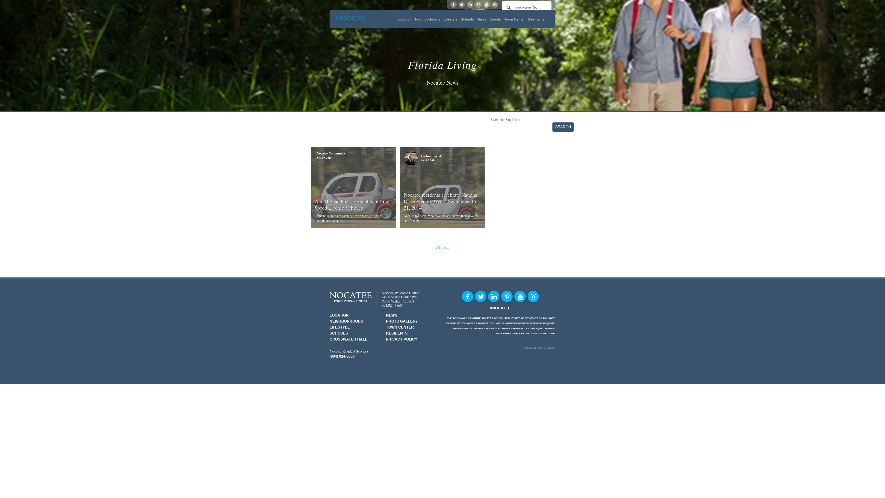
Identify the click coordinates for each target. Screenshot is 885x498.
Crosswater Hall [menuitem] (348, 339)
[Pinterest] (478, 4)
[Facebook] (453, 4)
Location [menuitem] (405, 19)
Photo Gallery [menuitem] (402, 321)
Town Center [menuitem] (514, 19)
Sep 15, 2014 (428, 160)
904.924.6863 (392, 305)
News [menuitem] (481, 19)
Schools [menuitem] (467, 19)
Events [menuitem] (495, 19)
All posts (442, 247)
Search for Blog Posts (505, 120)
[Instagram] (495, 4)
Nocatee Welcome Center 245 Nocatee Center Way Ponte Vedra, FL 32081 (400, 296)
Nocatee (351, 297)
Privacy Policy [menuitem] (401, 339)
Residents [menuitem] (536, 19)
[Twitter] (462, 4)
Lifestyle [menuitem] (450, 19)
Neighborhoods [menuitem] (427, 19)
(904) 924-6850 (342, 356)
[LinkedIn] (470, 4)
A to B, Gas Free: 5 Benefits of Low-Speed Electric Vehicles (352, 204)
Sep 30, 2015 (324, 158)
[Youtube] (487, 4)
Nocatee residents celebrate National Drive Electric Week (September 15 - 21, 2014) (441, 201)
